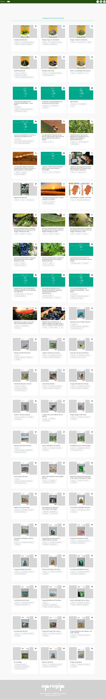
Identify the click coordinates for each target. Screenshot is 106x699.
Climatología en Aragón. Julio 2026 (80, 197)
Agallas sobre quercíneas (21, 507)
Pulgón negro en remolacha (50, 40)
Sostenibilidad (54, 105)
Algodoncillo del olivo (20, 197)
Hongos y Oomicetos (20, 73)
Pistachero (80, 73)
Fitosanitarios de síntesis (27, 42)
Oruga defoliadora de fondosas (51, 600)
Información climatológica (83, 199)
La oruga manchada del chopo (79, 569)
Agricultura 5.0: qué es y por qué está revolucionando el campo (24, 322)
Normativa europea (75, 263)
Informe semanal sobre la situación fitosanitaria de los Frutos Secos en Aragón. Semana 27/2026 (81, 230)
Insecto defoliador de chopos (51, 445)
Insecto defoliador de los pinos (79, 600)
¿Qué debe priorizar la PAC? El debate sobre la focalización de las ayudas (81, 259)
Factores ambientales (20, 174)
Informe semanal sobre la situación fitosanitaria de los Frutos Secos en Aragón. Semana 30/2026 (53, 230)
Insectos (17, 42)
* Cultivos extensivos (82, 141)
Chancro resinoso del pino (22, 414)
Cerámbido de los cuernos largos (80, 445)
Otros (72, 106)
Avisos (72, 199)
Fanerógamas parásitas (20, 664)
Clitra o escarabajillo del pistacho (80, 70)
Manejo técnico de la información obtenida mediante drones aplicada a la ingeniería (25, 290)
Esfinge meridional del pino (22, 353)
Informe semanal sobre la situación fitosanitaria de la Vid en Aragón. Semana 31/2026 (25, 259)
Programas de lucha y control (78, 357)
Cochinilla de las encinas (21, 600)
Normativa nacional (19, 294)
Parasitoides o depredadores (50, 44)
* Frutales (17, 172)
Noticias (45, 141)
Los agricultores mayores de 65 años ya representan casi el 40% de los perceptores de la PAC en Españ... (53, 137)
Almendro (45, 107)
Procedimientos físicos (48, 75)
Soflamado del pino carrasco (23, 384)
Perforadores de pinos (21, 476)
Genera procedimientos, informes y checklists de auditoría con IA (25, 135)
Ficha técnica (30, 199)
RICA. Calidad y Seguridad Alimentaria (24, 141)
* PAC (51, 141)
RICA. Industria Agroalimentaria (22, 143)
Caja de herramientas (20, 296)
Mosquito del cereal (48, 70)
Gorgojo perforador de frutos (79, 538)
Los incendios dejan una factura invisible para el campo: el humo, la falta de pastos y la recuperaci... (24, 168)
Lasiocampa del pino (48, 384)
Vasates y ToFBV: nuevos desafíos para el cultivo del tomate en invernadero (52, 168)
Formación (17, 107)
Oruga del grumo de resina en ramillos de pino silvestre (51, 539)
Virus (50, 172)
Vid (86, 73)
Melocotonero (81, 42)
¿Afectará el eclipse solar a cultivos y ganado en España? (53, 198)
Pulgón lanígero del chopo (78, 414)
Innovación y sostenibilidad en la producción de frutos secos (52, 102)
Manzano (73, 637)
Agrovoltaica (74, 101)
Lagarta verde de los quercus (51, 353)
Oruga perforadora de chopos (79, 384)
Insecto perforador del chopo (51, 569)
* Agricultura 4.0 (81, 172)
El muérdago (18, 662)
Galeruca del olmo (47, 662)
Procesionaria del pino (21, 631)
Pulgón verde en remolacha (78, 40)
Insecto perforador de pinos (22, 445)
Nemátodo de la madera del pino (80, 322)
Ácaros (44, 172)
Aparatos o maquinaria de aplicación (23, 109)
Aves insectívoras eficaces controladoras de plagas (50, 508)
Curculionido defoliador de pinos (80, 507)
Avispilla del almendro (20, 40)
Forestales (17, 359)
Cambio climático (54, 327)
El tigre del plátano (76, 662)
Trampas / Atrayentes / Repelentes (23, 44)
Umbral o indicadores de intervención (24, 77)
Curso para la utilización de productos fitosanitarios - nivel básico (23, 103)
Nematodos (74, 324)
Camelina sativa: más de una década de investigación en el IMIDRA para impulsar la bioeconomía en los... (79, 137)
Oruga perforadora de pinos (22, 569)
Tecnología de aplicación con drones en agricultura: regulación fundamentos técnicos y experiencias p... (52, 291)
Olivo (23, 199)
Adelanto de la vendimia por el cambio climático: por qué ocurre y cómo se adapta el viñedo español (52, 323)
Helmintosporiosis (19, 70)
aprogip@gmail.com (55, 695)
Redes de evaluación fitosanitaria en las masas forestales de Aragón (80, 477)
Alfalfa (89, 42)
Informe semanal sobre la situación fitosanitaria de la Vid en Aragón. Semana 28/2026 (53, 259)
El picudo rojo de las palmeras (79, 353)
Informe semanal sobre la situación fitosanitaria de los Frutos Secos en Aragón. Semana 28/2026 (25, 230)
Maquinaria (17, 327)
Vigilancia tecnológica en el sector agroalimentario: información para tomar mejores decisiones (80, 168)
